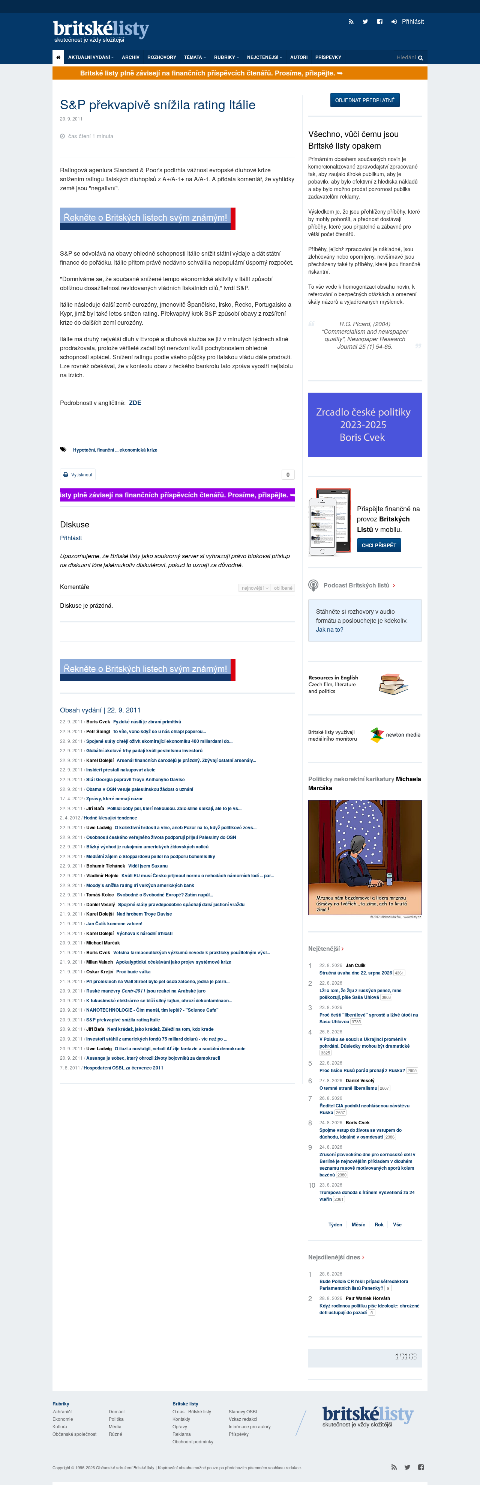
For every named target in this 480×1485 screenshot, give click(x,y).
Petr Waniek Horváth (368, 1298)
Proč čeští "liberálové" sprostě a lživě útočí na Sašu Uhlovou (369, 1018)
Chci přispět (379, 545)
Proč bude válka (133, 971)
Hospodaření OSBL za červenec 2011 (124, 1067)
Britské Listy (368, 1417)
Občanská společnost (74, 1434)
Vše (397, 1224)
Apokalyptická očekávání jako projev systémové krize (173, 961)
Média (115, 1426)
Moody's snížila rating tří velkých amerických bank (140, 885)
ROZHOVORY (161, 57)
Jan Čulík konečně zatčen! (114, 923)
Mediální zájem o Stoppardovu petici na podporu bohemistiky (150, 856)
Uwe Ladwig (99, 827)
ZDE (135, 402)
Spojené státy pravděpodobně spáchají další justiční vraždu (181, 904)
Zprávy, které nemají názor (114, 798)
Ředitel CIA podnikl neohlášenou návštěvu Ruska (365, 1109)
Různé (115, 1434)
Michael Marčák (103, 942)
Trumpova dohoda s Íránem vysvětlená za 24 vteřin (367, 1195)
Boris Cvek (98, 721)
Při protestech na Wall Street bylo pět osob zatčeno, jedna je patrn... (158, 981)
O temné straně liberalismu (354, 1087)
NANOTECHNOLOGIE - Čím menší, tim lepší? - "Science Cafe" (152, 1009)
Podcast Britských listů (356, 585)
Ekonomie (62, 1419)
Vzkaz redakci (243, 1419)
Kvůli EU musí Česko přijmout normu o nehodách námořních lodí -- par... (198, 875)
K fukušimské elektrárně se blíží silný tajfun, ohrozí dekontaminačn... (159, 1000)
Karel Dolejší (100, 760)
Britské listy (105, 32)
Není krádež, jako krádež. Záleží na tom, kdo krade (160, 1029)
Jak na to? (330, 629)
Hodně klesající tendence (110, 817)
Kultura (59, 1426)
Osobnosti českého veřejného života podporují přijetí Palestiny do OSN (161, 837)
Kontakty (181, 1419)
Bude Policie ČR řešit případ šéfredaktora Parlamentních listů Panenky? (364, 1284)
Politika (116, 1419)
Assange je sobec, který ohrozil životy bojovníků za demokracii (153, 1057)
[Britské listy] (148, 219)
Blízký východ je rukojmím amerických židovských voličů (147, 846)
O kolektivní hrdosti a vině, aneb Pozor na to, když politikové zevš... (185, 827)
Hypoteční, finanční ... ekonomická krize (115, 449)
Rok (379, 1224)
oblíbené (283, 587)
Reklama (181, 1434)
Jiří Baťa (95, 808)
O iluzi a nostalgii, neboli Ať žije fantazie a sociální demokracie (180, 1048)
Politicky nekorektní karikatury (364, 783)
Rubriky (225, 57)
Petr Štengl (98, 731)
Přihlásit (412, 21)
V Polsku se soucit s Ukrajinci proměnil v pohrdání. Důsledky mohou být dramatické (365, 1046)
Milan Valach (99, 961)
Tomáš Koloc (100, 894)
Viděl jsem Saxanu (148, 865)
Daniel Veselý (100, 904)
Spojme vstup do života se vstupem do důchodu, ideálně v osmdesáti (361, 1133)
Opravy (179, 1426)
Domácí (116, 1411)
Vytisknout (81, 474)
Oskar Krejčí (99, 971)
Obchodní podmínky (192, 1441)
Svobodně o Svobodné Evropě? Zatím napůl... (165, 894)
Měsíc (358, 1224)
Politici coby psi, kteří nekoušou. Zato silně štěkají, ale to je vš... (174, 808)
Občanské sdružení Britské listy (125, 1467)
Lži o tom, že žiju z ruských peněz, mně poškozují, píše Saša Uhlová (361, 993)
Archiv (131, 57)
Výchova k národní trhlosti (144, 933)
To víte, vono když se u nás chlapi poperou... (159, 731)
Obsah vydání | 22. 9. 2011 (100, 709)
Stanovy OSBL (243, 1411)
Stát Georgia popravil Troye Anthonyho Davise (135, 779)
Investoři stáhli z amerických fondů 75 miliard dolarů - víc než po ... (156, 1038)
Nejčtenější (324, 948)
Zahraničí (62, 1411)
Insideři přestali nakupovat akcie (121, 769)
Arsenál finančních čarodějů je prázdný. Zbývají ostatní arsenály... (186, 760)
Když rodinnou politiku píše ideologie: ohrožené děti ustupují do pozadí (370, 1309)
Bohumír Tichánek (105, 865)
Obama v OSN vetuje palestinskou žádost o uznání (139, 789)
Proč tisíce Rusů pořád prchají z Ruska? (368, 1070)
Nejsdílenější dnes (334, 1257)
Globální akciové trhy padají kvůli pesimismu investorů (144, 750)
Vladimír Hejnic (102, 875)
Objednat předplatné (365, 100)
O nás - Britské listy (191, 1411)
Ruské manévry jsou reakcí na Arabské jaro (146, 990)
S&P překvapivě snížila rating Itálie (123, 1019)
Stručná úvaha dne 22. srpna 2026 (362, 972)
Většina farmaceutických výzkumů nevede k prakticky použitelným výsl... (191, 952)
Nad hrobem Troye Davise (144, 913)
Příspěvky (328, 57)
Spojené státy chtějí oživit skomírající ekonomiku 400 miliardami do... (159, 741)
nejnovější (254, 587)
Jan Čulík (356, 965)
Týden (335, 1224)
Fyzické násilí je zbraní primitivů (147, 721)
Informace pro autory (250, 1426)
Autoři (299, 57)
